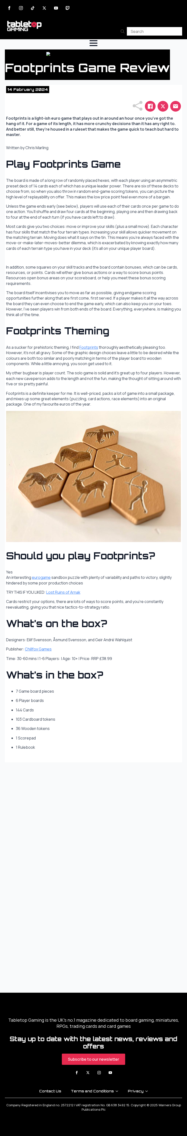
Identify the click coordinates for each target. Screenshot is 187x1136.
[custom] (32, 8)
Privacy (135, 1091)
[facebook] (9, 8)
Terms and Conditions (92, 1091)
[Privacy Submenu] (148, 1091)
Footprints (88, 347)
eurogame (41, 577)
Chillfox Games (38, 649)
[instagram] (21, 8)
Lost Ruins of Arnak (63, 592)
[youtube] (56, 8)
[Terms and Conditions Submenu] (118, 1091)
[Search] (122, 31)
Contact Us (50, 1091)
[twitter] (44, 8)
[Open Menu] (93, 43)
